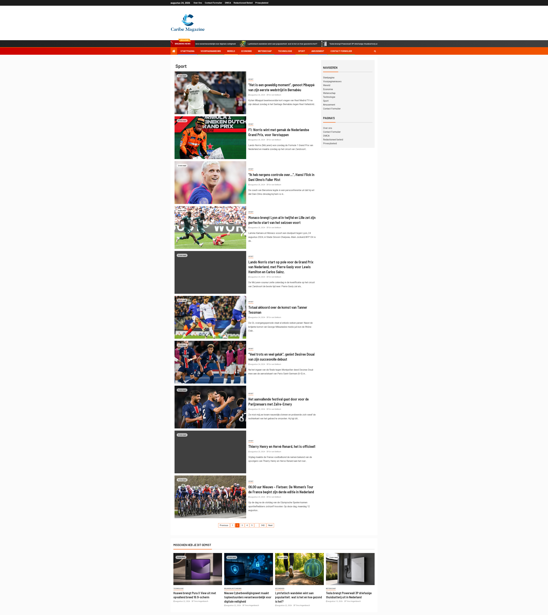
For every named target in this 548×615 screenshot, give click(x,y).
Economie (246, 51)
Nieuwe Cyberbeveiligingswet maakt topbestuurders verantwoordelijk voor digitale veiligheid (247, 597)
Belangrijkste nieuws (232, 588)
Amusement (317, 51)
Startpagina (187, 51)
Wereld (231, 51)
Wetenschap (265, 51)
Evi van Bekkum (275, 95)
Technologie (285, 51)
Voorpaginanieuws (211, 51)
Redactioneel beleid (243, 3)
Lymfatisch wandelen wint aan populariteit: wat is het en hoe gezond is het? (242, 43)
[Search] (375, 51)
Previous (224, 525)
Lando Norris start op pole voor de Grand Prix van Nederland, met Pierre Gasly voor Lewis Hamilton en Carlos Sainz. (280, 267)
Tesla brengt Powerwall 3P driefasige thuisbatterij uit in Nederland (319, 43)
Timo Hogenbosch (201, 601)
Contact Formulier (213, 3)
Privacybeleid (261, 3)
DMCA (228, 3)
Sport (301, 51)
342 (263, 525)
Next (270, 525)
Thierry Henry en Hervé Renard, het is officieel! (282, 446)
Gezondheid (279, 588)
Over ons (198, 3)
